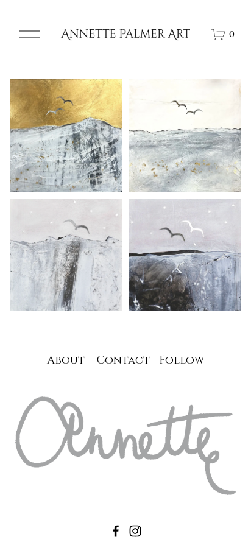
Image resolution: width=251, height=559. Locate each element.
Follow (181, 360)
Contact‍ (123, 360)
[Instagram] (135, 531)
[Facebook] (116, 531)
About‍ (66, 360)
